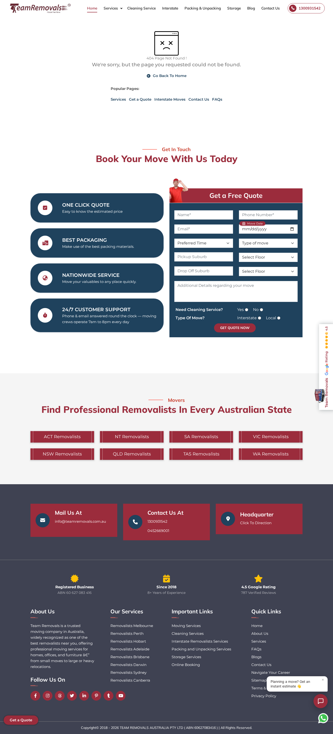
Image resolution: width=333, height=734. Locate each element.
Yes (240, 309)
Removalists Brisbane (129, 657)
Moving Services (186, 625)
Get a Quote (140, 99)
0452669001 (158, 530)
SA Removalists (201, 436)
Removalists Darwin (128, 664)
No (256, 309)
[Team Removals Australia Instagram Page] (49, 696)
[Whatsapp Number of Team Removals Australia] (323, 718)
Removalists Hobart (128, 641)
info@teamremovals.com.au (80, 521)
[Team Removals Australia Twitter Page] (73, 696)
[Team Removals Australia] (40, 8)
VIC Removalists (271, 436)
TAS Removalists (201, 454)
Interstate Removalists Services (200, 641)
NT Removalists (132, 436)
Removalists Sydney (128, 672)
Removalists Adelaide (129, 649)
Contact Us (270, 8)
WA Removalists (271, 454)
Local (271, 318)
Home (92, 8)
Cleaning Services (188, 633)
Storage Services (186, 657)
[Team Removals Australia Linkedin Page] (85, 696)
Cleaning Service (141, 8)
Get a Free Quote (236, 195)
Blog (251, 8)
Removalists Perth (127, 633)
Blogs (256, 657)
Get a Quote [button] (21, 720)
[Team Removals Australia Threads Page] (61, 696)
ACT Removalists (62, 436)
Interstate (170, 8)
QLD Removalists (132, 454)
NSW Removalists (62, 454)
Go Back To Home (169, 75)
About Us (259, 633)
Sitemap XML (263, 680)
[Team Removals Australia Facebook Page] (36, 696)
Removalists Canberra (130, 680)
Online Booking (186, 664)
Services (111, 8)
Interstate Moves (170, 99)
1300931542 (157, 521)
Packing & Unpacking (203, 8)
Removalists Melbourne (131, 625)
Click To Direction (256, 523)
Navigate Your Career (270, 672)
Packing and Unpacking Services (201, 649)
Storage (234, 8)
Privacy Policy (263, 696)
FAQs (217, 99)
